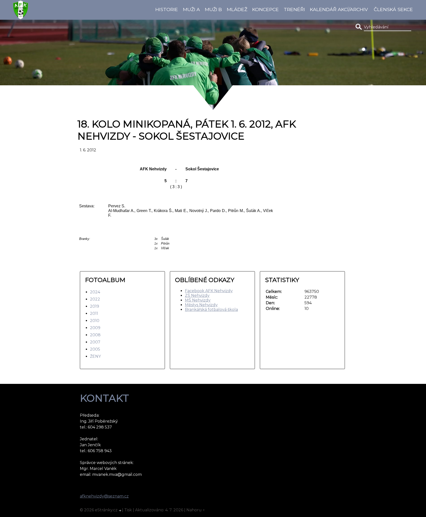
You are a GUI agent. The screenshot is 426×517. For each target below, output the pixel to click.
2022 (95, 299)
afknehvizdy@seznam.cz (104, 496)
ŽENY (95, 356)
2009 (95, 327)
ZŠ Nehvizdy (197, 295)
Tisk (128, 510)
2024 (95, 292)
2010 (94, 320)
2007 (95, 342)
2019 (94, 306)
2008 (95, 335)
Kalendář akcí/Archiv (339, 9)
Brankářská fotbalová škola (211, 309)
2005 (95, 349)
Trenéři (294, 9)
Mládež (237, 9)
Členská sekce (393, 9)
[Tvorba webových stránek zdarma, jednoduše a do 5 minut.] (120, 510)
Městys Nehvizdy (201, 305)
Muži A (191, 9)
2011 (94, 313)
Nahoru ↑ (195, 510)
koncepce (265, 9)
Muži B (213, 9)
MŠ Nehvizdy (198, 300)
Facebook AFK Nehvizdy (209, 290)
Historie (166, 9)
